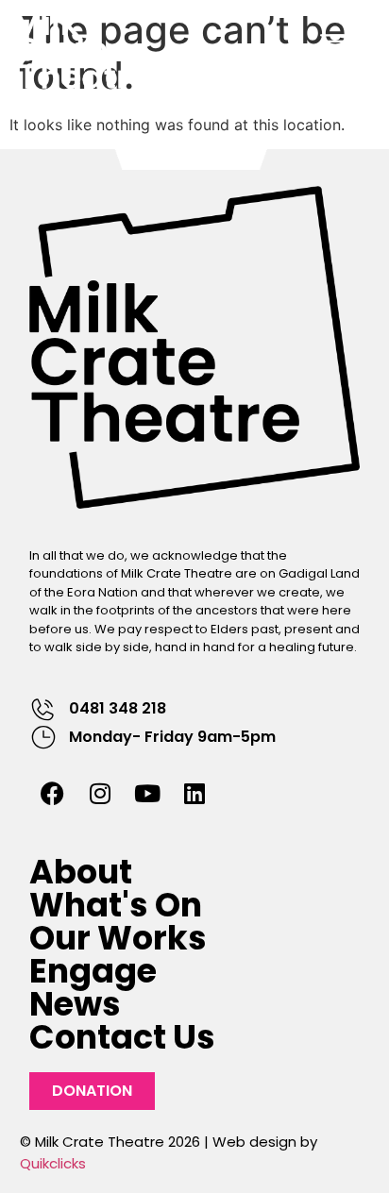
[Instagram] (100, 793)
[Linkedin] (194, 793)
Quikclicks (53, 1163)
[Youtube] (147, 793)
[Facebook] (52, 793)
